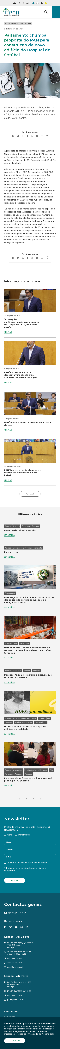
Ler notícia (9, 535)
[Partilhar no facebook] (13, 136)
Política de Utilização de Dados (32, 862)
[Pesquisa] (45, 12)
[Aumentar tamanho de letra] (27, 3)
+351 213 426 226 (14, 958)
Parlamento (24, 643)
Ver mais (8, 332)
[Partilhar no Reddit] (36, 136)
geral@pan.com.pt (17, 912)
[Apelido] (30, 849)
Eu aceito (15, 1041)
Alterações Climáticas (22, 548)
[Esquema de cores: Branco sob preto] (42, 3)
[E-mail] (30, 856)
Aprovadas (17, 770)
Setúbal (28, 24)
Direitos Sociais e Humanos (24, 718)
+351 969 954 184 (14, 963)
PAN (15, 643)
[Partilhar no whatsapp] (23, 136)
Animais (8, 643)
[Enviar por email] (42, 136)
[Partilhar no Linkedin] (32, 136)
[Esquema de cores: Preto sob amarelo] (46, 3)
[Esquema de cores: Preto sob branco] (37, 3)
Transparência (40, 722)
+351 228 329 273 (14, 995)
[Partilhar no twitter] (18, 136)
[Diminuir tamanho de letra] (20, 3)
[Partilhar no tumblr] (28, 136)
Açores (8, 526)
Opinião (16, 526)
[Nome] (30, 842)
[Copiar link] (46, 136)
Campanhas (10, 593)
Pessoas (36, 671)
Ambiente (38, 548)
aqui (52, 1034)
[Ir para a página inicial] (11, 12)
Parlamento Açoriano (30, 526)
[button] (56, 12)
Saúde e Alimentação (14, 24)
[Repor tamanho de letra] (23, 3)
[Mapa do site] (14, 3)
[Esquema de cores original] (33, 3)
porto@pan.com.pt (15, 1000)
